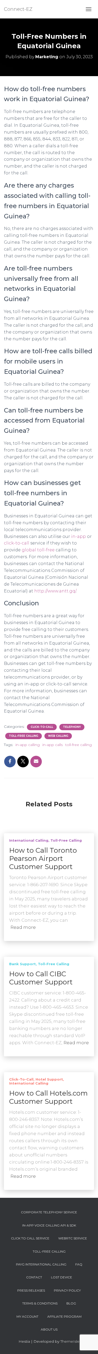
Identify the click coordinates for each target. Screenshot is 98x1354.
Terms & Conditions (39, 1303)
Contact (34, 1277)
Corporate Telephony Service (49, 1212)
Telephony (72, 727)
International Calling (28, 840)
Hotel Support (49, 1079)
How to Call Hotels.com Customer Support (48, 1097)
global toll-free (38, 549)
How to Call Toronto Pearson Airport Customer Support (43, 858)
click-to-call (16, 543)
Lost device (61, 1277)
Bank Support (22, 964)
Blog (71, 1303)
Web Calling (58, 736)
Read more (23, 927)
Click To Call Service (30, 1238)
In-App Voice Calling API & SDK (49, 1225)
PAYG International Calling (41, 1264)
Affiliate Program (64, 1316)
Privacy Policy (67, 1290)
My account (27, 1316)
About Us (49, 1329)
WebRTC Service (72, 1238)
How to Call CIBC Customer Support (41, 978)
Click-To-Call (42, 727)
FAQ (78, 1264)
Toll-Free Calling (23, 736)
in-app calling (27, 744)
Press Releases (31, 1290)
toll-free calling (78, 744)
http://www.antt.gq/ (55, 590)
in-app (78, 536)
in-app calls (52, 744)
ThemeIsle (69, 1341)
